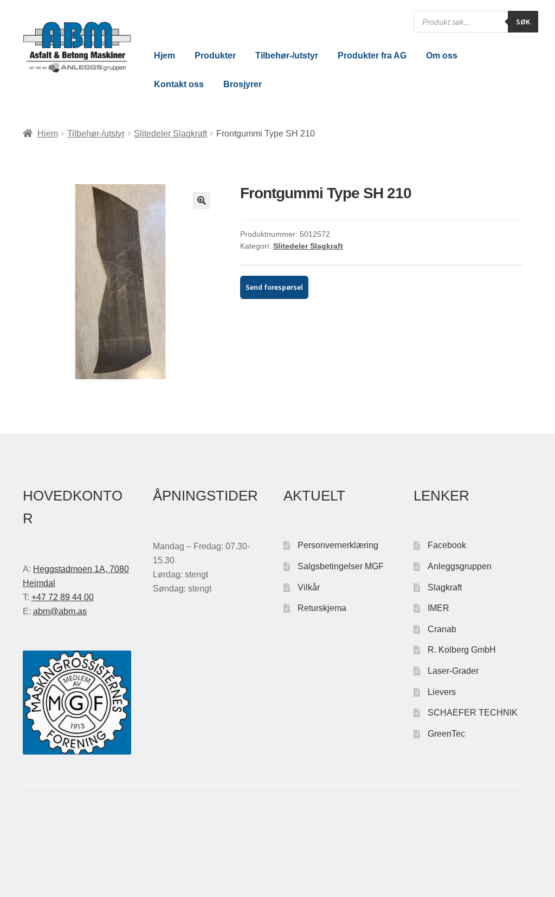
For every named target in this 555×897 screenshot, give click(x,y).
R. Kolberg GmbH (462, 649)
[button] (201, 200)
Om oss (441, 55)
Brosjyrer (242, 84)
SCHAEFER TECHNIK (473, 712)
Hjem (164, 55)
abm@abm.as (60, 611)
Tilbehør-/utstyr (286, 55)
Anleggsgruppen (460, 566)
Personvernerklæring (338, 545)
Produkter (215, 55)
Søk (523, 22)
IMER (438, 608)
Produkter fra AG (372, 55)
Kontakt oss (179, 84)
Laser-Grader (453, 670)
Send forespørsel (274, 287)
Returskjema (322, 608)
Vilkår (309, 587)
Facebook (447, 545)
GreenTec (446, 733)
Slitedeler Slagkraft (170, 133)
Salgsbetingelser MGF (341, 566)
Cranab (442, 629)
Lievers (442, 692)
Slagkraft (445, 587)
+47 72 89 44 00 (62, 597)
